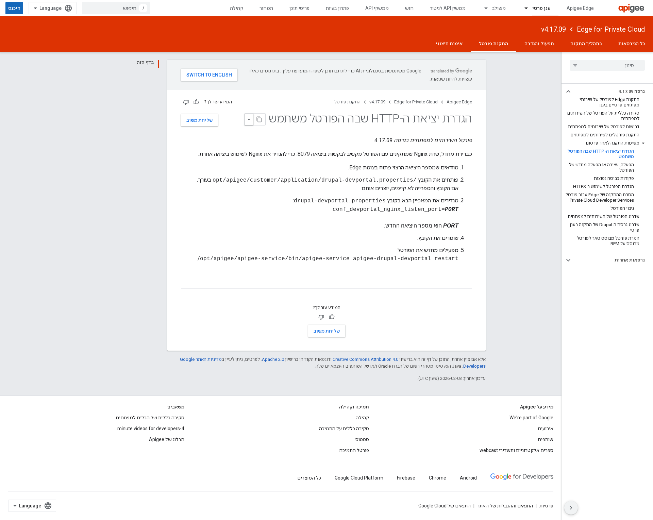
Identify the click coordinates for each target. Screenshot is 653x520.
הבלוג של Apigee (166, 439)
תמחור (266, 8)
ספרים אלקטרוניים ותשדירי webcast (516, 450)
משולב (499, 8)
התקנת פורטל (493, 43)
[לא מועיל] (186, 102)
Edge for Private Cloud (611, 29)
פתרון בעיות (337, 8)
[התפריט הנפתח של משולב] (483, 8)
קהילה (236, 8)
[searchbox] (607, 65)
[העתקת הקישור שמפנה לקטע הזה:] (465, 283)
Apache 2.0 (273, 359)
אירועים (545, 428)
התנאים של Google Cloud (444, 505)
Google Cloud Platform (359, 478)
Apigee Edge (580, 8)
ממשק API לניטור (448, 8)
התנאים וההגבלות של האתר (505, 505)
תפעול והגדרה (539, 43)
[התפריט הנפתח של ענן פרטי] (523, 8)
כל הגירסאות (631, 43)
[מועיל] (196, 102)
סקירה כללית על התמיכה (344, 428)
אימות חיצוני (449, 43)
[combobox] (116, 8)
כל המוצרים (309, 478)
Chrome (437, 478)
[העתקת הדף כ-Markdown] (259, 119)
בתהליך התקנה (586, 43)
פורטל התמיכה (354, 450)
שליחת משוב (199, 120)
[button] (612, 91)
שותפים (545, 439)
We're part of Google (531, 417)
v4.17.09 (553, 29)
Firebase (406, 478)
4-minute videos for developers (150, 428)
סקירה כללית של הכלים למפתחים (150, 417)
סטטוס (362, 439)
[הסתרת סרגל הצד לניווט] (571, 508)
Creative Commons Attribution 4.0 (365, 359)
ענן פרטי (541, 8)
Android (468, 478)
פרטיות (546, 505)
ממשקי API (377, 8)
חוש (409, 8)
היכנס (14, 8)
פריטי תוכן (299, 8)
